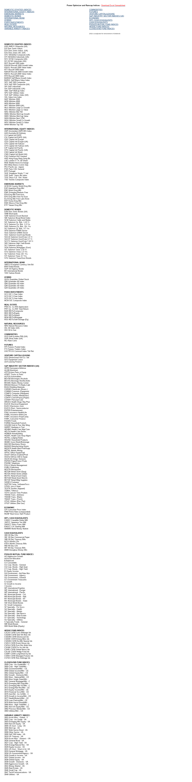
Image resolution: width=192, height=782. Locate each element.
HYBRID (7, 20)
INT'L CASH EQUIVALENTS (100, 20)
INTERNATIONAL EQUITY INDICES (19, 12)
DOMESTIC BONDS (12, 16)
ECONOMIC (94, 18)
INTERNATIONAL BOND (14, 18)
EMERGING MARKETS (14, 14)
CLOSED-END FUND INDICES (102, 29)
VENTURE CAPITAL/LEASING (102, 14)
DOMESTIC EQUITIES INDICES (17, 10)
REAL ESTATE (10, 24)
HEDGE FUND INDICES (99, 26)
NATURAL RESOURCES (14, 26)
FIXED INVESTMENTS (14, 22)
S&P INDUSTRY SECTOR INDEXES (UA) (106, 16)
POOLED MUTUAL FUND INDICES (103, 24)
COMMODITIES (95, 10)
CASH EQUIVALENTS (98, 22)
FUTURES (93, 12)
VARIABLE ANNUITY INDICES (17, 29)
